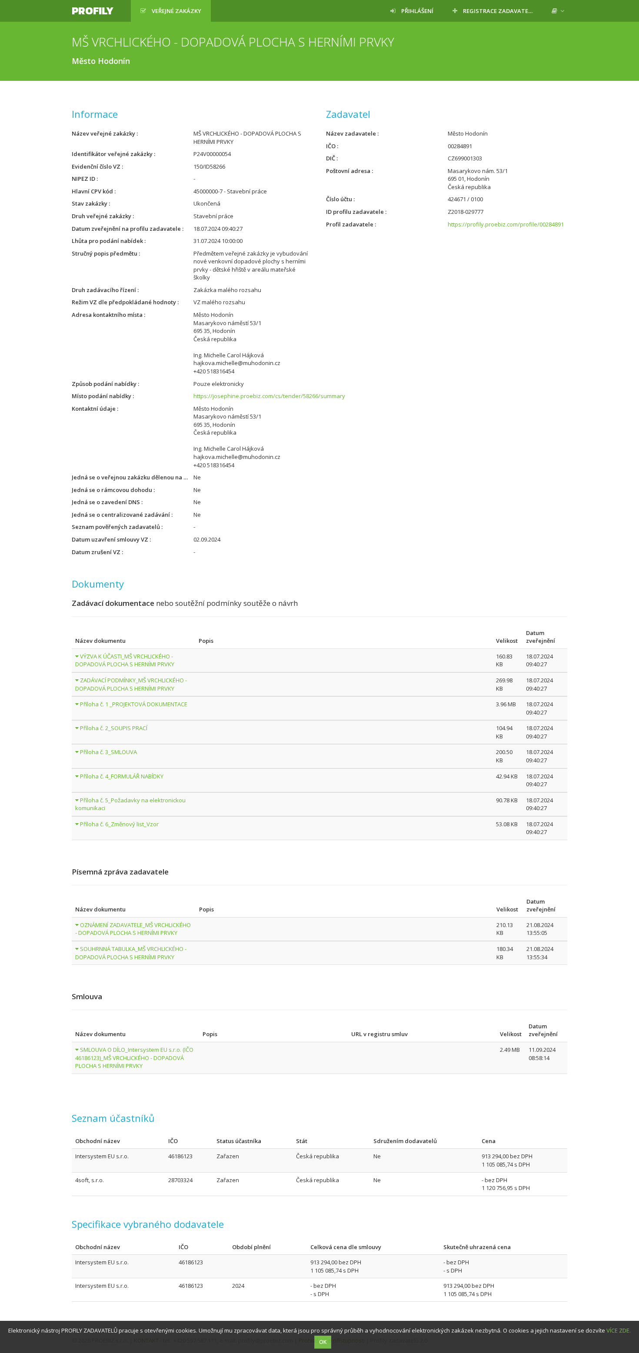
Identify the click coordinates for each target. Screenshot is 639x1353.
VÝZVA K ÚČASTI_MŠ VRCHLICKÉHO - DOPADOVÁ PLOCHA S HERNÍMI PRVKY (124, 660)
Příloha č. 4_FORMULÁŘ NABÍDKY (121, 776)
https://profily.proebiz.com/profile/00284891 (506, 224)
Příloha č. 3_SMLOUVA (108, 752)
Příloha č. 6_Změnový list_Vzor (119, 824)
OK (322, 1342)
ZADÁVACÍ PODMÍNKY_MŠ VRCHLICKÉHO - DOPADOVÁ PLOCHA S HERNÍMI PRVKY (131, 684)
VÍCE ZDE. (618, 1330)
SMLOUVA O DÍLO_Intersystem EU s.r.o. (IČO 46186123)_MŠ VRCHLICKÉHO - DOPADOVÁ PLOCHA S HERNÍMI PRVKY (134, 1058)
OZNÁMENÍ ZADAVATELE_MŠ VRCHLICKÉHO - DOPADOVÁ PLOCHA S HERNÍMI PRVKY (133, 929)
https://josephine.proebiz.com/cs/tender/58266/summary (269, 396)
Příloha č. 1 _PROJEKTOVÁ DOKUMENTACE (133, 704)
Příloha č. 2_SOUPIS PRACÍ (113, 728)
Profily (92, 10)
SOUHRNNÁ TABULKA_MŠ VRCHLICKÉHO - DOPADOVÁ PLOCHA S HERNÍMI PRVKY (130, 953)
